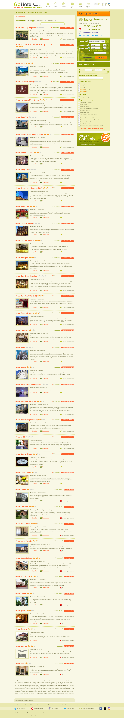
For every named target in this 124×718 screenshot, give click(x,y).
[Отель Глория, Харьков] (22, 605)
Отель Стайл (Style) (23, 524)
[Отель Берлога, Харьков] (22, 641)
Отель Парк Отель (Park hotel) (27, 276)
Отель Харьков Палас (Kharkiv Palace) (30, 45)
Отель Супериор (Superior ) (26, 28)
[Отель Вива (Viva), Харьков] (22, 218)
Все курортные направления (88, 144)
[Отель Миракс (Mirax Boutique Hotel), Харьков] (22, 146)
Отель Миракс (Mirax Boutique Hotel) (29, 134)
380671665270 (54, 708)
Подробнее (34, 39)
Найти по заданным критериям (92, 128)
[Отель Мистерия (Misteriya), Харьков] (22, 413)
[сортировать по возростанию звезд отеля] (55, 21)
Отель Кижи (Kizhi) (23, 472)
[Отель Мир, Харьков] (22, 675)
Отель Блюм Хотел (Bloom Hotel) (28, 384)
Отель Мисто (20, 63)
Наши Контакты (65, 704)
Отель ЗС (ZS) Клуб (23, 576)
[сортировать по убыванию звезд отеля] (53, 21)
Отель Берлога (21, 629)
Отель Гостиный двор (24, 313)
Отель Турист (21, 489)
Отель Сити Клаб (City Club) (26, 296)
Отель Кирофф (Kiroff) (24, 223)
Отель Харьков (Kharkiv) (25, 240)
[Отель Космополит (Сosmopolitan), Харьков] (22, 200)
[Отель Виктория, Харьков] (22, 270)
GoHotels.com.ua (18, 712)
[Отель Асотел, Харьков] (22, 379)
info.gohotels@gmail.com (88, 708)
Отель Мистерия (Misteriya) (26, 401)
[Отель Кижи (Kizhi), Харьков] (22, 484)
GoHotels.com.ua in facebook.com (100, 708)
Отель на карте (45, 39)
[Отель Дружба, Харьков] (22, 623)
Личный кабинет (76, 704)
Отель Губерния (22, 330)
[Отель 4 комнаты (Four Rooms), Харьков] (22, 112)
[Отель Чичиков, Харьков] (22, 658)
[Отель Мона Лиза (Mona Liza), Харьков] (22, 432)
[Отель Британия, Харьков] (22, 519)
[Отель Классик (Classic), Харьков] (22, 94)
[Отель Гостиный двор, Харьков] (22, 325)
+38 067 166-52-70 (92, 26)
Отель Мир (20, 663)
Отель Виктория (22, 258)
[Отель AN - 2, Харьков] (22, 359)
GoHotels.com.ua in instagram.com (109, 708)
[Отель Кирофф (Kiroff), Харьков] (22, 235)
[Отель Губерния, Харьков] (22, 342)
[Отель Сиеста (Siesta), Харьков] (22, 466)
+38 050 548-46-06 (92, 29)
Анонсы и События (29, 704)
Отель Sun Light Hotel (24, 558)
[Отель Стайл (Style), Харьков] (22, 536)
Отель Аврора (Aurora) (24, 152)
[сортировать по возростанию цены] (34, 21)
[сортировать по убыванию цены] (33, 21)
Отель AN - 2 (20, 347)
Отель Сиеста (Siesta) (24, 454)
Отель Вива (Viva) (22, 206)
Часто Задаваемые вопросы (89, 704)
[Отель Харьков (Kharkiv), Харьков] (22, 252)
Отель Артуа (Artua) (23, 541)
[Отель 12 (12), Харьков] (22, 449)
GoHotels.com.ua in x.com (105, 708)
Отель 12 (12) (20, 437)
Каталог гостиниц (41, 704)
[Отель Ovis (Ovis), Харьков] (22, 182)
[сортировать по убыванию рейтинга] (43, 21)
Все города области (20, 16)
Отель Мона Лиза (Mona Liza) (27, 420)
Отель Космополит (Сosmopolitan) (29, 188)
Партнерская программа (104, 704)
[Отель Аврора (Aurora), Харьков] (22, 164)
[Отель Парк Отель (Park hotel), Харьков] (22, 288)
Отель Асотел (21, 367)
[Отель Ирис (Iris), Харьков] (22, 129)
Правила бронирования (53, 704)
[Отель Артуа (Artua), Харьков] (22, 553)
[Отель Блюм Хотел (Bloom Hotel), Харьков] (22, 396)
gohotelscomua (70, 708)
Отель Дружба (21, 611)
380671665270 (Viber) (90, 32)
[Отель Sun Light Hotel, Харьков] (22, 570)
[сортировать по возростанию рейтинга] (45, 21)
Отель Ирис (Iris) (22, 117)
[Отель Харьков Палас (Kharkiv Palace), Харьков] (22, 58)
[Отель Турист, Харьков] (22, 501)
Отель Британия (22, 507)
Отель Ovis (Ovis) (22, 170)
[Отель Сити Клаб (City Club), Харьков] (22, 308)
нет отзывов (56, 27)
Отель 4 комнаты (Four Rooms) (27, 100)
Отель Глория (21, 593)
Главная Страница (18, 704)
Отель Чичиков (21, 646)
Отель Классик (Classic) (25, 82)
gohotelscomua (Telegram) (92, 35)
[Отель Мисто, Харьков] (22, 75)
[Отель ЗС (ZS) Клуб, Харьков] (22, 588)
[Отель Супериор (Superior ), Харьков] (22, 40)
